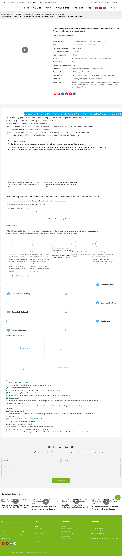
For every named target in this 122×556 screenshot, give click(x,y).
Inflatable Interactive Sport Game (54, 14)
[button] (90, 8)
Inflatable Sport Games (31, 14)
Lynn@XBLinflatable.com (95, 2)
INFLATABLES (17, 14)
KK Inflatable (5, 14)
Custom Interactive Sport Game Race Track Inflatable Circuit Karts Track (15, 506)
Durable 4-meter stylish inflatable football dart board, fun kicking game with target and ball (75, 506)
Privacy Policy (42, 552)
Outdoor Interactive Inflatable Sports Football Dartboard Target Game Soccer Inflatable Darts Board (105, 507)
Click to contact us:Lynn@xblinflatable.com (61, 219)
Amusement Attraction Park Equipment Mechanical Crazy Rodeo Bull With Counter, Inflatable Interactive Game (42, 16)
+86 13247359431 (112, 2)
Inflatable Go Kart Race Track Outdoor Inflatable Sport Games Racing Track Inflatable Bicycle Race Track (45, 507)
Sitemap (32, 552)
